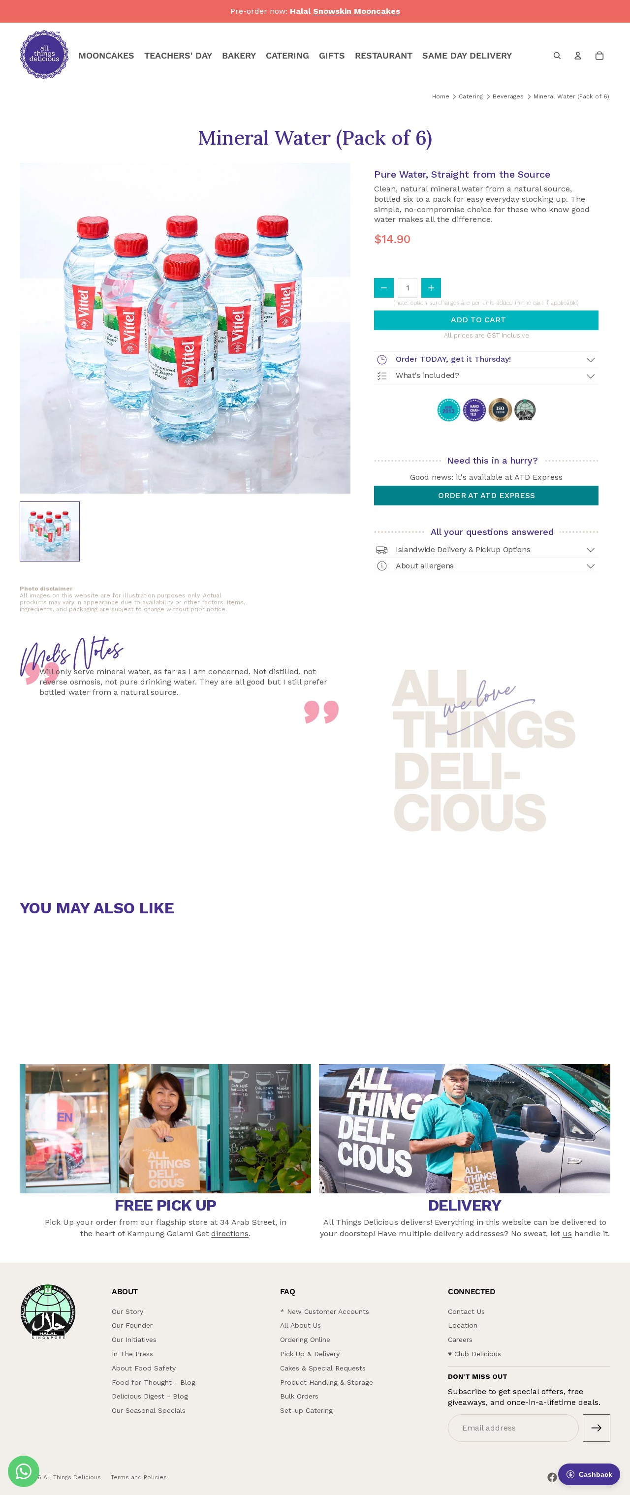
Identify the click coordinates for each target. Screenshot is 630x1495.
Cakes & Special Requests (323, 1368)
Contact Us (466, 1311)
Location (462, 1325)
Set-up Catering (306, 1410)
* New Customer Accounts (324, 1311)
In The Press (132, 1354)
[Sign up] (596, 1428)
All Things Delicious (72, 1477)
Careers (460, 1339)
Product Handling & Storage (326, 1382)
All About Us (300, 1325)
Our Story (127, 1311)
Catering (471, 96)
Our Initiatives (134, 1339)
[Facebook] (552, 1477)
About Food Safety (144, 1368)
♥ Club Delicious (474, 1354)
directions (230, 1233)
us (567, 1233)
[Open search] (557, 55)
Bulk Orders (299, 1396)
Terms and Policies (139, 1477)
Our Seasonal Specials (149, 1410)
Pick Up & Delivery (310, 1354)
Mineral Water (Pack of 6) (571, 96)
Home (440, 96)
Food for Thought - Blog (153, 1382)
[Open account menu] (578, 55)
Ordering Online (305, 1339)
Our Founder (132, 1325)
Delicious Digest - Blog (150, 1396)
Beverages (508, 96)
